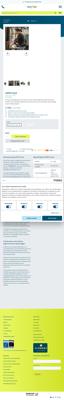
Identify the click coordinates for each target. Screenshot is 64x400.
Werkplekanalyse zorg (9, 383)
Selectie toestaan (32, 218)
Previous (7, 53)
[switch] (24, 206)
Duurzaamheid (37, 331)
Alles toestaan (52, 218)
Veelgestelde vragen (8, 336)
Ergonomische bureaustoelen (11, 358)
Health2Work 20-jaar (39, 340)
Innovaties (36, 328)
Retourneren (6, 325)
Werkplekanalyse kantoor (10, 381)
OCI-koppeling (7, 331)
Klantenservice (8, 317)
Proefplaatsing (7, 319)
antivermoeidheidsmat (21, 259)
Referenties (36, 319)
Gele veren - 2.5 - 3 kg (28, 125)
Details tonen (55, 213)
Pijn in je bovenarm (8, 375)
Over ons (36, 317)
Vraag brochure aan (17, 141)
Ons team (36, 322)
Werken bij (36, 325)
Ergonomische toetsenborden (11, 364)
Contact (5, 333)
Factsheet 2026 (37, 334)
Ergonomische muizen (9, 361)
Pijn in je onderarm (8, 378)
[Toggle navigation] (60, 7)
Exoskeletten (6, 369)
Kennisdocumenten (38, 337)
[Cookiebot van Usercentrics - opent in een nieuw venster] (55, 180)
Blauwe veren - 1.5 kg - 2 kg (14, 125)
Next (26, 53)
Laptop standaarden (9, 372)
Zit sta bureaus (7, 366)
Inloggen (5, 328)
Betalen (5, 322)
